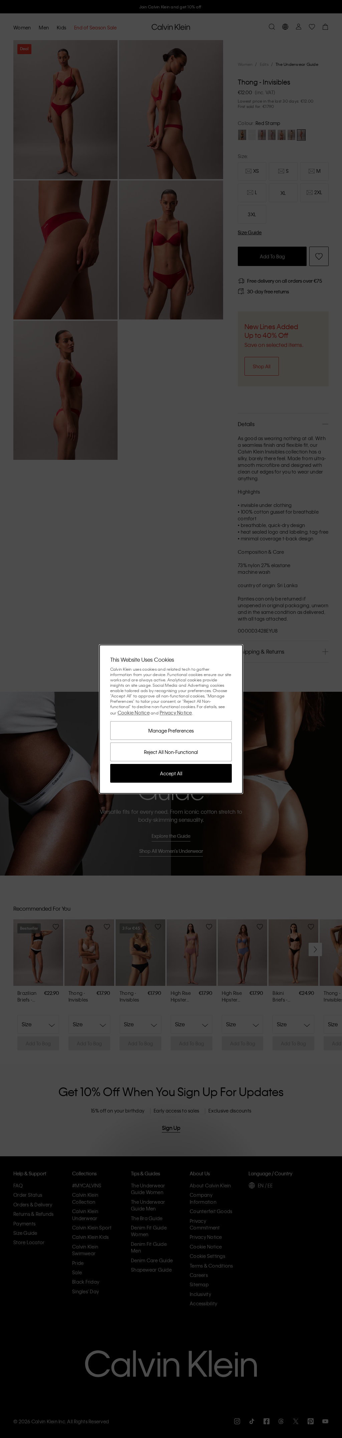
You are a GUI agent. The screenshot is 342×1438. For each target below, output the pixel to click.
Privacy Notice (176, 712)
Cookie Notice (134, 712)
